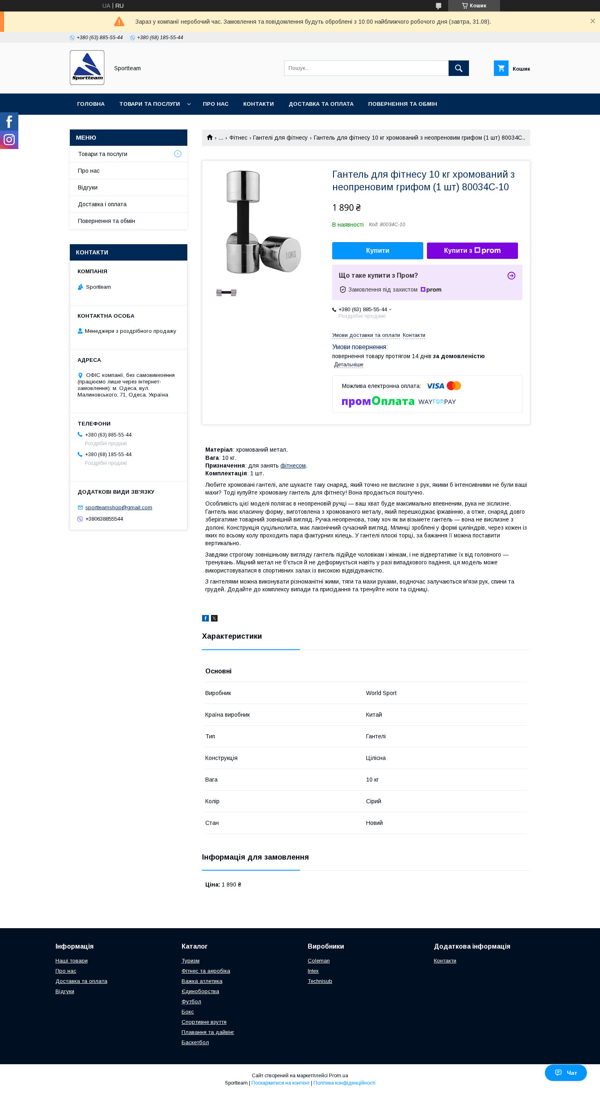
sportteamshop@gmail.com (118, 507)
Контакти (258, 104)
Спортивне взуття (204, 1022)
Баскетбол (195, 1042)
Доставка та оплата (321, 104)
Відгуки (88, 187)
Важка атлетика (202, 981)
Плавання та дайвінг (208, 1032)
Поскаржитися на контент (280, 1083)
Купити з (458, 250)
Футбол (191, 1001)
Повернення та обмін (402, 104)
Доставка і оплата (102, 204)
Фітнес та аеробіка (206, 971)
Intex (313, 971)
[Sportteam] (87, 83)
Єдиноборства (200, 991)
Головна (90, 104)
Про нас (216, 104)
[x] (214, 619)
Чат (572, 1072)
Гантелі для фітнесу (280, 137)
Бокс (188, 1012)
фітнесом (293, 465)
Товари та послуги (149, 104)
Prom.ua (338, 1075)
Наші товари (72, 961)
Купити (377, 250)
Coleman (319, 961)
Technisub (320, 981)
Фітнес (238, 137)
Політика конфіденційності (344, 1083)
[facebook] (205, 619)
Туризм (191, 961)
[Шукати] (459, 68)
